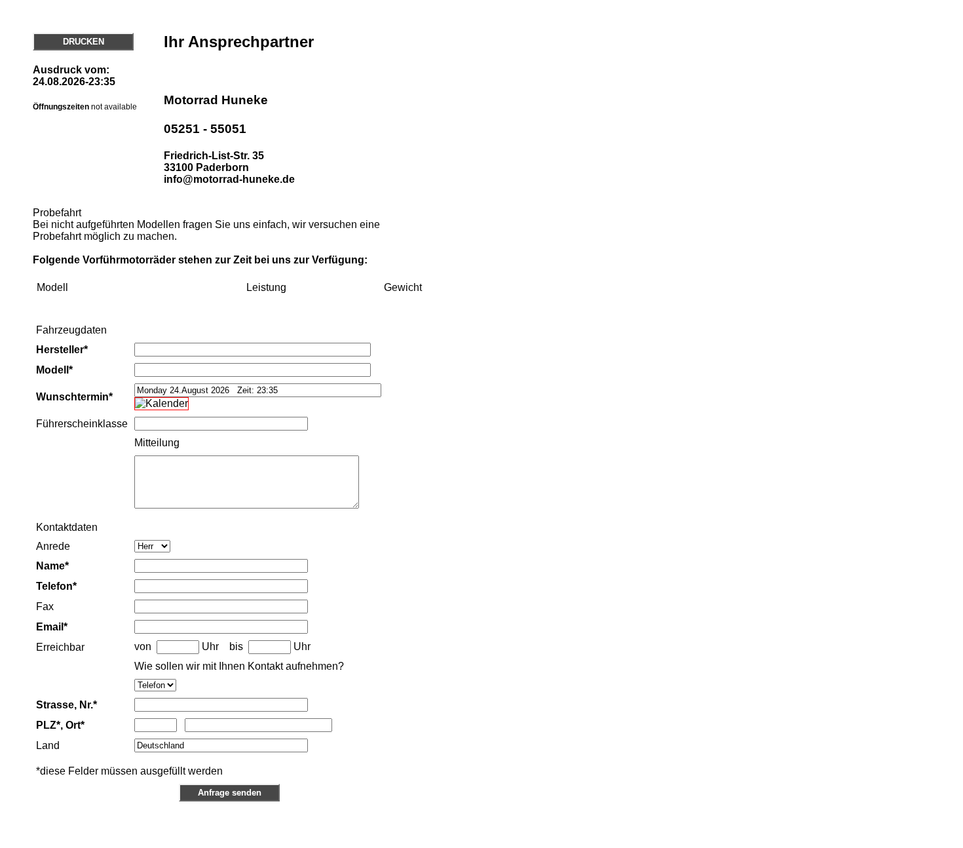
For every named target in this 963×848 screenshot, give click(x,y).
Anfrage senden (229, 793)
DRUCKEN (83, 42)
